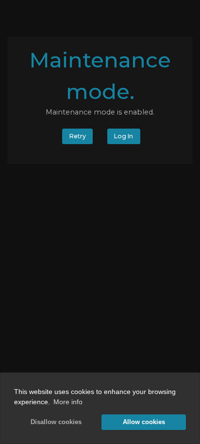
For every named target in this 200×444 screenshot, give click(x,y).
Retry (77, 136)
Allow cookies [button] (144, 422)
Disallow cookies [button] (56, 422)
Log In (123, 136)
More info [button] (68, 402)
